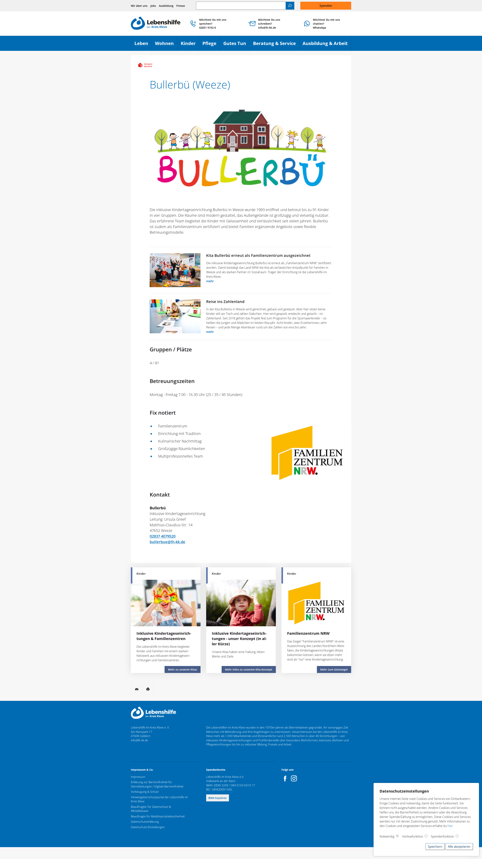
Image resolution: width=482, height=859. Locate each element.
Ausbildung (166, 6)
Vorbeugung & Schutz (145, 791)
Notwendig (387, 836)
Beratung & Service (276, 45)
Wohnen (166, 45)
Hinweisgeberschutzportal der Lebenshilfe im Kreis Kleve (159, 799)
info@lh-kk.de (139, 740)
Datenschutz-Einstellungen (148, 827)
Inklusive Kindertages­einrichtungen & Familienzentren (164, 636)
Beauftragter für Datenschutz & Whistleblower (151, 809)
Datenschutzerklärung (145, 821)
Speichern (435, 847)
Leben (143, 45)
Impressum (138, 777)
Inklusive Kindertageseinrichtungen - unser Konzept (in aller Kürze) (239, 638)
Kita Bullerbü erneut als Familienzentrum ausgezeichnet (258, 255)
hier (450, 826)
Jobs (153, 6)
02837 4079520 (162, 536)
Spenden (326, 6)
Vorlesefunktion (412, 836)
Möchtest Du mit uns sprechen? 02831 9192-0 (212, 23)
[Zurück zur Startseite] (155, 24)
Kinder (190, 45)
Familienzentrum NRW (308, 633)
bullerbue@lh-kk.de (167, 541)
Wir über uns (139, 6)
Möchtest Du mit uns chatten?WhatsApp (326, 23)
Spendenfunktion (442, 836)
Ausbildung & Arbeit (327, 45)
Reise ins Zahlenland (225, 301)
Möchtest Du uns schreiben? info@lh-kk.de (269, 23)
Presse (180, 6)
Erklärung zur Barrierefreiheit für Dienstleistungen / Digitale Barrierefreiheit (157, 784)
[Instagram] (294, 778)
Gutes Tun (236, 45)
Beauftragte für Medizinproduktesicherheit (158, 816)
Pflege (211, 45)
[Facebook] (285, 778)
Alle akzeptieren (459, 847)
